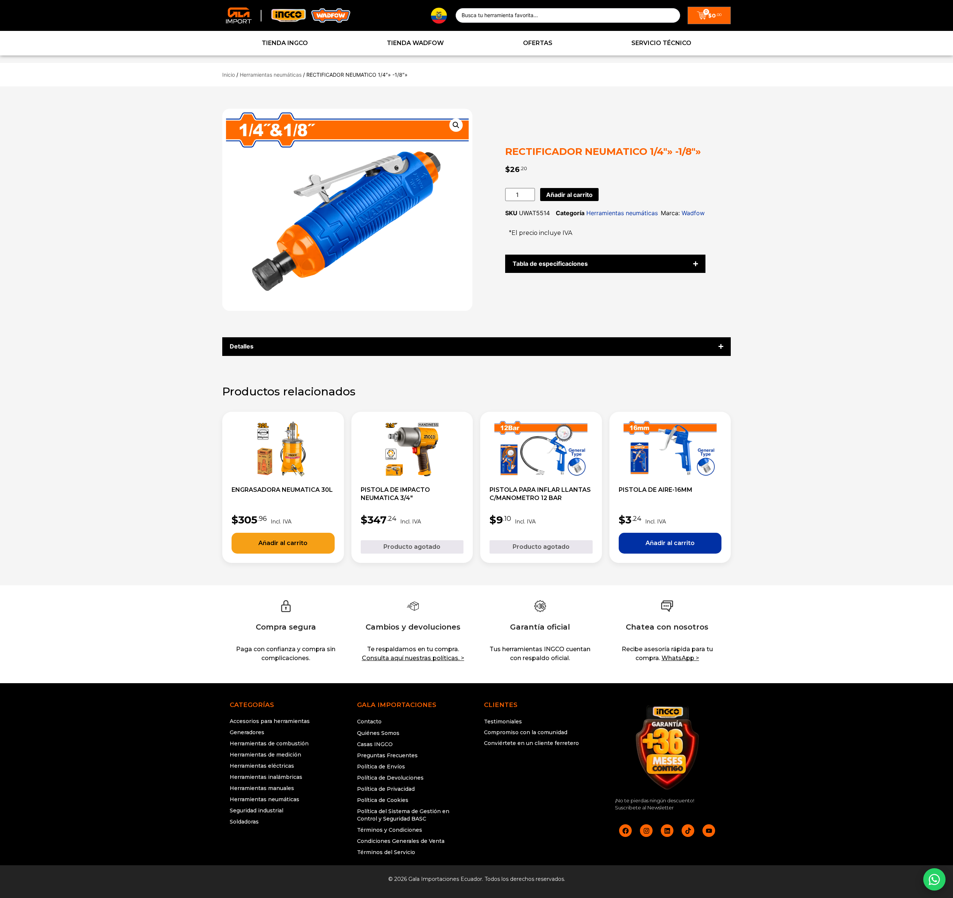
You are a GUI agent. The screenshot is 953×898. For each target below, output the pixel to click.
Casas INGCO (375, 744)
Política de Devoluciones (390, 777)
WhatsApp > (680, 658)
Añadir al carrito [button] (283, 543)
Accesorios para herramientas (270, 721)
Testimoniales (503, 721)
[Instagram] (646, 830)
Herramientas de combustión (269, 743)
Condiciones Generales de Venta (400, 841)
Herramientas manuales (262, 788)
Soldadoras (244, 821)
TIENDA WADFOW (415, 43)
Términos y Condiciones (389, 830)
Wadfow (693, 213)
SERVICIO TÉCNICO (661, 43)
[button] (456, 125)
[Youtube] (708, 830)
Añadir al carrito (569, 194)
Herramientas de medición (265, 754)
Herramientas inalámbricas (266, 777)
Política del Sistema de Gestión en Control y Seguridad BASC (403, 815)
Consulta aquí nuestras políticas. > (413, 658)
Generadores (247, 732)
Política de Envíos (381, 766)
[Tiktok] (688, 830)
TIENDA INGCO (285, 43)
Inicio (228, 74)
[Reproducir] (540, 771)
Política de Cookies (382, 800)
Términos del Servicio (386, 852)
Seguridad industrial (256, 810)
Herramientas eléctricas (262, 765)
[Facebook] (625, 830)
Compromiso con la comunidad (525, 732)
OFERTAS (537, 43)
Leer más (412, 547)
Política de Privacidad (386, 789)
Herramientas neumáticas (271, 74)
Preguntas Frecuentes (387, 755)
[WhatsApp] (934, 879)
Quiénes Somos (378, 733)
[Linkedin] (667, 830)
